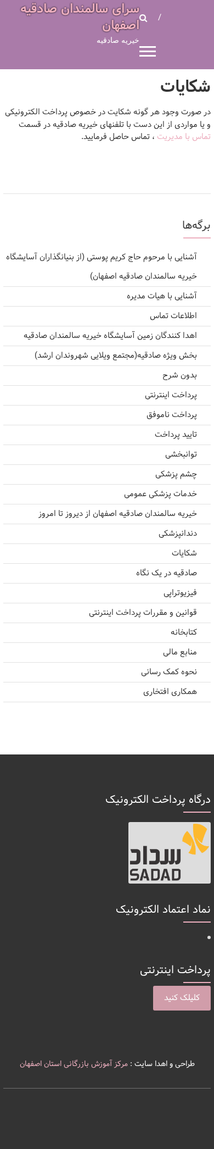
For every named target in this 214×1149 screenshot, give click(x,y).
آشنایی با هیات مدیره (162, 296)
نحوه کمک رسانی (169, 672)
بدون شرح (179, 375)
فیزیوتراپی (180, 593)
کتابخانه (184, 633)
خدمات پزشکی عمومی (160, 494)
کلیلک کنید (182, 998)
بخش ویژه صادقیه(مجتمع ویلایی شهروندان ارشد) (116, 356)
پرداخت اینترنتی (171, 395)
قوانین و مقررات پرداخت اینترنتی (143, 613)
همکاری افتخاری (170, 692)
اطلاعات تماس (173, 316)
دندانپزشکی (178, 534)
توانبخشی (181, 455)
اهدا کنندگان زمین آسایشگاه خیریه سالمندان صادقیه (110, 336)
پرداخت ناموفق (172, 415)
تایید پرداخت (176, 435)
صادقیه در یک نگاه (166, 573)
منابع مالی (180, 652)
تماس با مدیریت (184, 137)
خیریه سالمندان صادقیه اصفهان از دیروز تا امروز (117, 514)
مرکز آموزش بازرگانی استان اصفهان (74, 1064)
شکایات (184, 553)
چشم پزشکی (176, 474)
